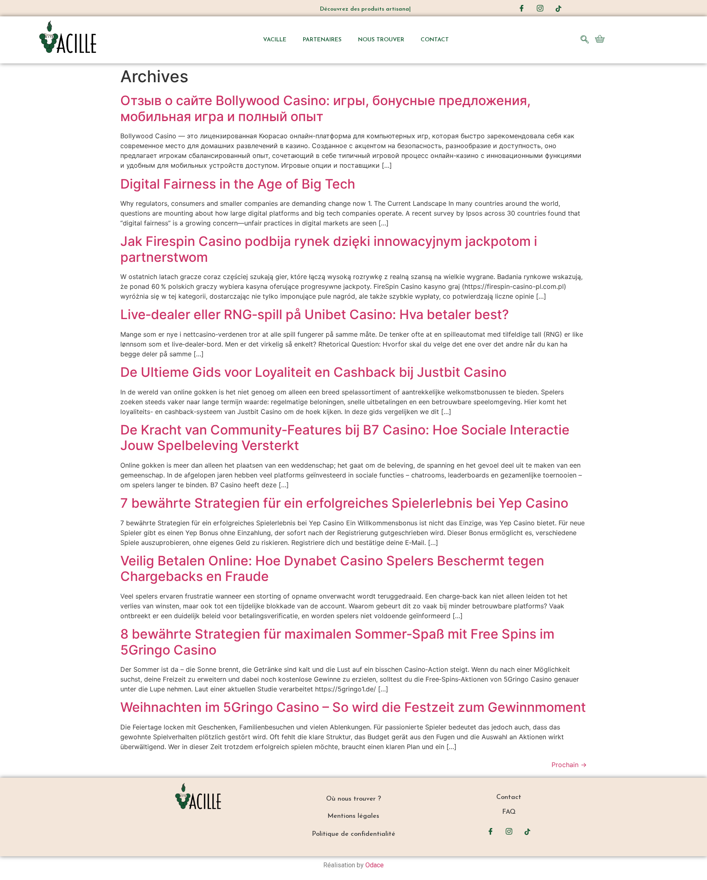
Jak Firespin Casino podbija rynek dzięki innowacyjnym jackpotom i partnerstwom (328, 249)
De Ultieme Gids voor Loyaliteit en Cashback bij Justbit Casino (313, 372)
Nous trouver (381, 40)
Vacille (274, 40)
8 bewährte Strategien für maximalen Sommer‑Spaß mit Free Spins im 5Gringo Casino (337, 641)
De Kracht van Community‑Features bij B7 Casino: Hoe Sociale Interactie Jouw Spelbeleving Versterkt (345, 437)
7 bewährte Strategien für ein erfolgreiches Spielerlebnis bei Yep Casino (344, 503)
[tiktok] (558, 8)
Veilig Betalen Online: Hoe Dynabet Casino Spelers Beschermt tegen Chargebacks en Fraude (332, 568)
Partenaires (322, 40)
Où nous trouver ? (353, 799)
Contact (435, 40)
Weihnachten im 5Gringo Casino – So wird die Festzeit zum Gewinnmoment (353, 707)
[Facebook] (522, 8)
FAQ (509, 812)
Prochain (569, 765)
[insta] (540, 8)
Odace (374, 865)
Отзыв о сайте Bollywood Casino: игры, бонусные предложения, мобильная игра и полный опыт (325, 108)
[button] (584, 40)
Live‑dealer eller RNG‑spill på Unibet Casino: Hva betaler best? (314, 314)
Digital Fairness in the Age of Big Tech (237, 184)
